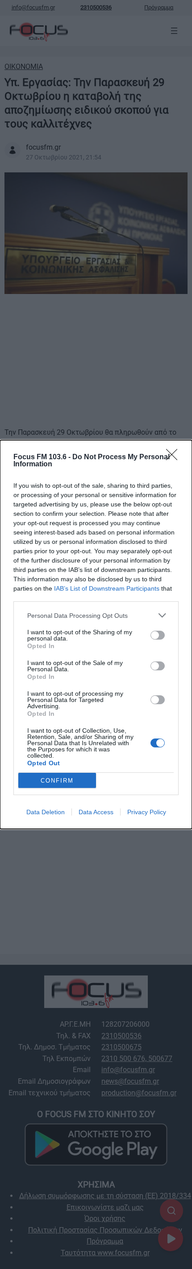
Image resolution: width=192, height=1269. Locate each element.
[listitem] (96, 615)
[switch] (157, 635)
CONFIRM (57, 780)
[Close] (174, 457)
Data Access (96, 812)
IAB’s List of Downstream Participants (106, 588)
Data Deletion (45, 812)
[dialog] (96, 634)
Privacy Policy (146, 812)
